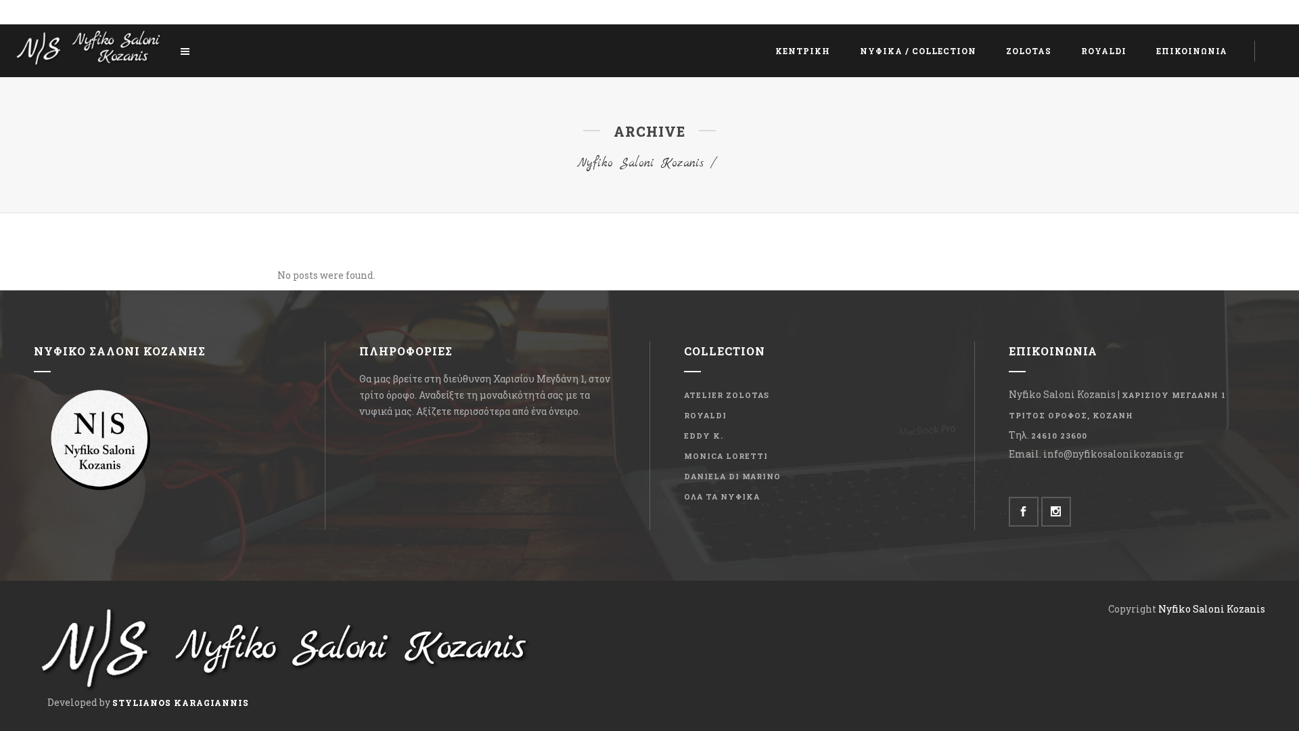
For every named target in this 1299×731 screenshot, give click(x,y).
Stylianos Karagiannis (180, 702)
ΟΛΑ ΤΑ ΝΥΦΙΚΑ (722, 496)
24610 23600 (1059, 435)
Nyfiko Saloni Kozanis (640, 163)
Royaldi (705, 415)
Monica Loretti (726, 456)
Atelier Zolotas (726, 395)
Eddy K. (703, 435)
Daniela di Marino (732, 476)
